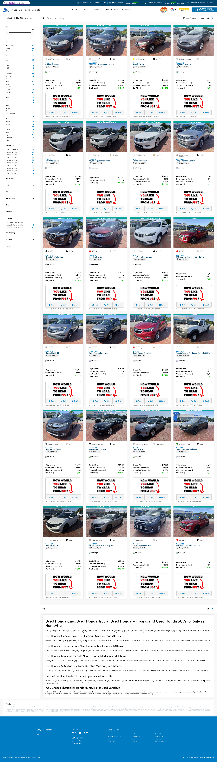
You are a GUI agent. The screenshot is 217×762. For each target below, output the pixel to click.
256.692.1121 (81, 3)
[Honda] (6, 10)
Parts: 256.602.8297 (155, 3)
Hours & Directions (204, 11)
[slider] (7, 32)
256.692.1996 (116, 3)
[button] (82, 41)
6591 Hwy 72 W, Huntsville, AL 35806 (201, 3)
